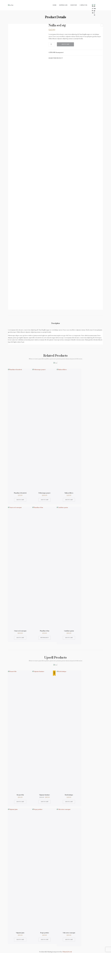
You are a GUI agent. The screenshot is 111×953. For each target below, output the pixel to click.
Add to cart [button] (20, 499)
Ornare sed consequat (20, 631)
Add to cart (65, 44)
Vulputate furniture (44, 795)
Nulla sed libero (69, 493)
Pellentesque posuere (45, 493)
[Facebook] (65, 58)
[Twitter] (68, 58)
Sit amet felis (20, 795)
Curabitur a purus (69, 631)
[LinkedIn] (78, 58)
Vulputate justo (20, 933)
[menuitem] (54, 5)
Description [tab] (55, 323)
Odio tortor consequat (69, 933)
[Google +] (75, 58)
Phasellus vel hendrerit (20, 493)
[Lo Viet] (10, 5)
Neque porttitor (44, 933)
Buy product (44, 637)
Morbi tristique (102, 25)
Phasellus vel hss (44, 631)
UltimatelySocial (67, 952)
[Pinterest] (71, 58)
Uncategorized (59, 52)
